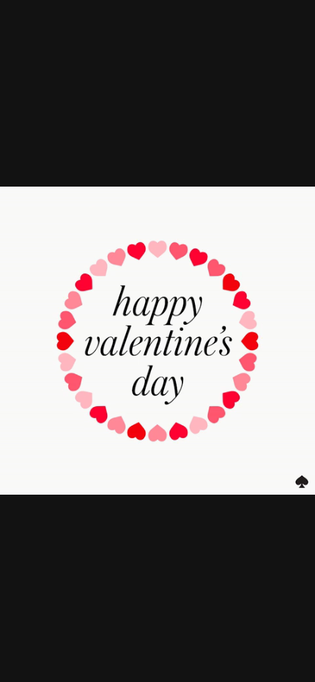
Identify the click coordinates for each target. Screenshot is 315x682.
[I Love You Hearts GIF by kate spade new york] (157, 341)
